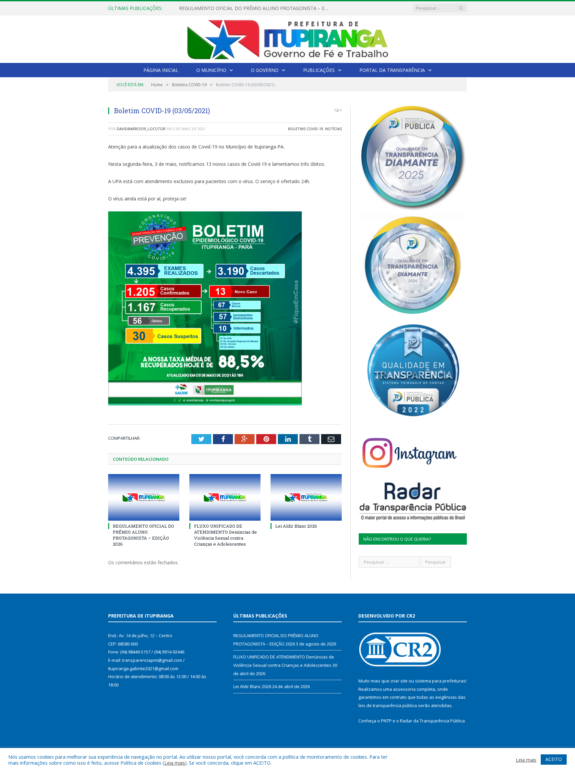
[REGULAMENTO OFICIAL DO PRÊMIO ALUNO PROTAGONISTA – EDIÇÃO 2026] (143, 497)
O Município (211, 70)
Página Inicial (160, 70)
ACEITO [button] (553, 759)
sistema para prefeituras (440, 681)
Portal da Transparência (392, 70)
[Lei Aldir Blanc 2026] (306, 497)
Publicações (319, 70)
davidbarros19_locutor (141, 128)
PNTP (386, 721)
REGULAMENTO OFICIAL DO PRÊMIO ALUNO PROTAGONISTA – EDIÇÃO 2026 (143, 535)
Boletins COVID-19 (305, 128)
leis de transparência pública (387, 705)
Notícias (333, 128)
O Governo (265, 70)
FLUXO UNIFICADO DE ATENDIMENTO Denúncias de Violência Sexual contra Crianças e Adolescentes (255, 8)
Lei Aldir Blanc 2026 (296, 526)
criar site (399, 681)
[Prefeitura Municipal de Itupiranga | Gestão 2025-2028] (287, 37)
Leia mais (174, 763)
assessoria (404, 689)
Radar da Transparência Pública (432, 721)
